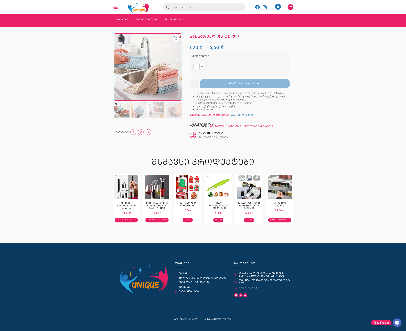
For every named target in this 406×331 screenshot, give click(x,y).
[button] (176, 39)
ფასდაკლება (174, 20)
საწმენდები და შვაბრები (257, 126)
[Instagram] (265, 7)
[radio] (195, 66)
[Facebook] (257, 7)
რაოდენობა (200, 56)
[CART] (290, 7)
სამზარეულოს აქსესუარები (214, 115)
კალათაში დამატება (245, 83)
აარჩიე (187, 220)
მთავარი (122, 20)
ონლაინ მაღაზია (146, 20)
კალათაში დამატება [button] (126, 220)
